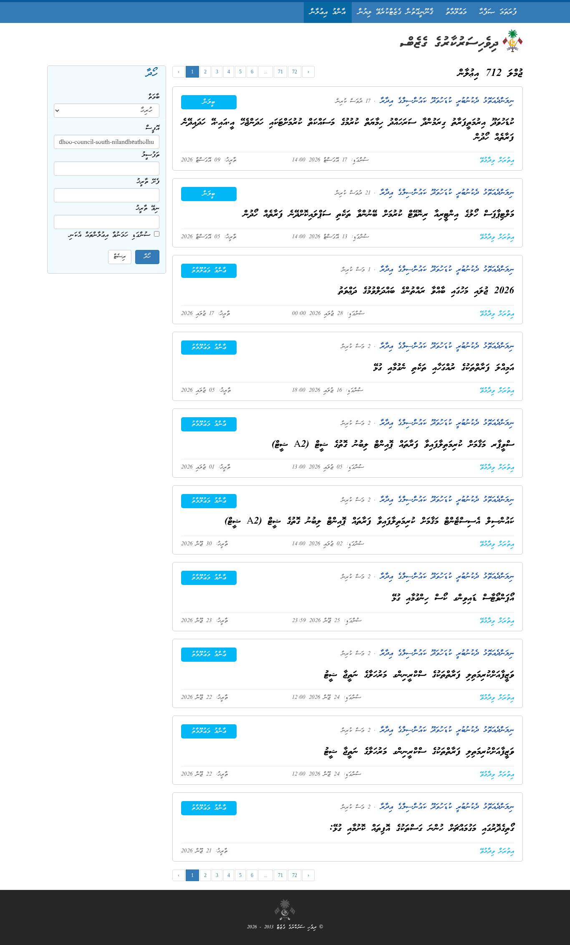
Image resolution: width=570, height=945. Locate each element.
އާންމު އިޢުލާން (328, 12)
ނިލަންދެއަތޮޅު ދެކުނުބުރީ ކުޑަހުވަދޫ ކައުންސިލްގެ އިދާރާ (445, 101)
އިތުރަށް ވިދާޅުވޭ (497, 161)
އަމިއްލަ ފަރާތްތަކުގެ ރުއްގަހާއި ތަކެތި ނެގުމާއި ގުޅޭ (443, 368)
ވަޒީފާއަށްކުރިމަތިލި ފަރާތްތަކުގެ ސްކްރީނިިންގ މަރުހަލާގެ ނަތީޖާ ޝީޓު (419, 675)
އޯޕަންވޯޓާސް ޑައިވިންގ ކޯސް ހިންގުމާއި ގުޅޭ (453, 598)
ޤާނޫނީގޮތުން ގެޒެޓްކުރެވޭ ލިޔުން (395, 12)
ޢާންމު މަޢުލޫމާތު (209, 271)
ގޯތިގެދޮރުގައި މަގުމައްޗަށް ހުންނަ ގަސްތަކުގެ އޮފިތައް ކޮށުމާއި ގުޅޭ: (422, 829)
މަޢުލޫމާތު (456, 12)
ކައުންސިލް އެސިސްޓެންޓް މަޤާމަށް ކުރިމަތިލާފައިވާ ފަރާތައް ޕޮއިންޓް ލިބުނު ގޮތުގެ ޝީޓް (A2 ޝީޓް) (369, 521)
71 (280, 72)
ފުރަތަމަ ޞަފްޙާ (498, 12)
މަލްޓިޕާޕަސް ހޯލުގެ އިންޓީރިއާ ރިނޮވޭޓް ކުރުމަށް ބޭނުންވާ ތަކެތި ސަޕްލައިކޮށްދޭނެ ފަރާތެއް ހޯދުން (378, 214)
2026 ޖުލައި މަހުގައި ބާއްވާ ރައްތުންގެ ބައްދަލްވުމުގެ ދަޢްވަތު (426, 291)
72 (294, 72)
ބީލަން (209, 102)
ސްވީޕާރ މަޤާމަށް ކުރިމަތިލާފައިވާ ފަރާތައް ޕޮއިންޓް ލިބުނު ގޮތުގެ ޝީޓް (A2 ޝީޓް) (393, 445)
